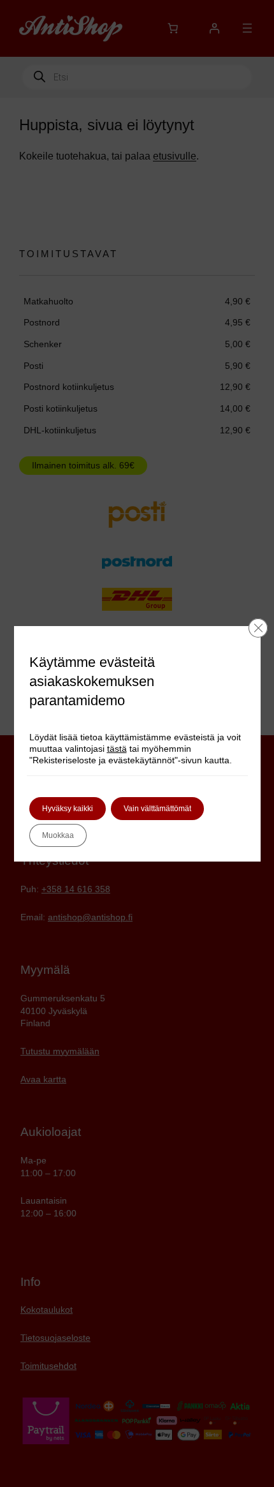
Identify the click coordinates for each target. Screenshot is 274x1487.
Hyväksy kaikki (67, 808)
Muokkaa (58, 835)
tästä (117, 748)
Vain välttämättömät (157, 808)
